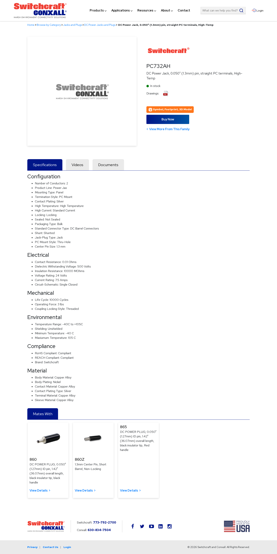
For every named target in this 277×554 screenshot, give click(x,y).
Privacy (32, 547)
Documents (108, 164)
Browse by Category (49, 25)
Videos (77, 164)
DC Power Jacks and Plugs (100, 25)
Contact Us (50, 547)
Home (30, 25)
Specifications (45, 164)
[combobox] (223, 10)
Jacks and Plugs (72, 25)
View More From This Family (169, 129)
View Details (39, 490)
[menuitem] (97, 10)
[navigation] (140, 10)
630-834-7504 (99, 530)
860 (33, 459)
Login (67, 547)
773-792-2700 (104, 522)
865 (123, 426)
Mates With (42, 413)
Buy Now (167, 119)
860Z (79, 459)
